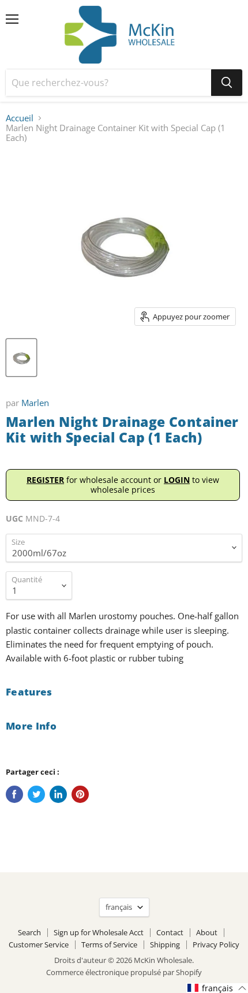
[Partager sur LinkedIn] (58, 794)
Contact (169, 932)
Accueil (19, 118)
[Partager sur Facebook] (14, 794)
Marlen (35, 402)
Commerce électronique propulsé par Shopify (124, 972)
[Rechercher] (226, 82)
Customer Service (39, 944)
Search (29, 932)
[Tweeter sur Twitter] (36, 794)
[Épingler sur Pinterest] (80, 794)
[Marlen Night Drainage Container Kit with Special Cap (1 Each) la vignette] (21, 357)
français (119, 907)
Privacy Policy (216, 944)
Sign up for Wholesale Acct (99, 932)
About (206, 932)
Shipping (165, 944)
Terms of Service (109, 944)
